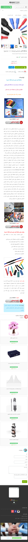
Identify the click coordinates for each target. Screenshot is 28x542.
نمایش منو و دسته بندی (20, 7)
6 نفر (10, 67)
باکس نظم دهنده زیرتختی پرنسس (13, 363)
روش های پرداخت (24, 520)
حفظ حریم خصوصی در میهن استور (21, 518)
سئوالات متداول (24, 516)
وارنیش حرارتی (8, 305)
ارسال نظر (25, 481)
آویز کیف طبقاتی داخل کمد (13, 439)
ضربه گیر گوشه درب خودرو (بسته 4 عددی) (14, 388)
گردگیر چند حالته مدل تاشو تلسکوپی (14, 414)
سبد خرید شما (6, 7)
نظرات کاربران (10, 15)
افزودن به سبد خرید (19, 67)
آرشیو (22, 317)
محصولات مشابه (18, 15)
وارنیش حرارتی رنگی (19, 308)
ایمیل (26, 459)
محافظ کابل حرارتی (15, 305)
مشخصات (25, 15)
